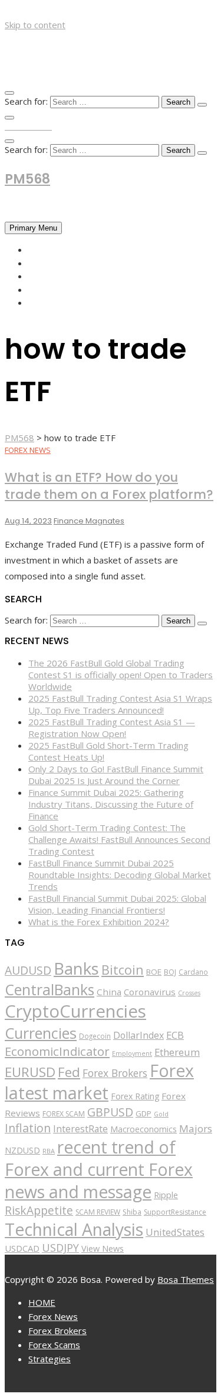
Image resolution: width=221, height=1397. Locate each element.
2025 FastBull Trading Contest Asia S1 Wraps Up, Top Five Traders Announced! (120, 704)
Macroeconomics (143, 1129)
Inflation (28, 1128)
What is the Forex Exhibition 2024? (98, 922)
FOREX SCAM (63, 1114)
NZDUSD (22, 1150)
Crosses (189, 993)
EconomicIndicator (57, 1051)
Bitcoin (122, 969)
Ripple (166, 1195)
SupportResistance (175, 1212)
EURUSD (30, 1072)
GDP (143, 1113)
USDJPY (60, 1248)
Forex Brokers (62, 276)
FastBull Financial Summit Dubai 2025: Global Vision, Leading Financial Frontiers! (117, 904)
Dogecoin (95, 1036)
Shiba (132, 1212)
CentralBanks (49, 989)
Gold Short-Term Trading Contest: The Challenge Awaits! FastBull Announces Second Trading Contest (119, 839)
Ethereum (177, 1052)
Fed (69, 1072)
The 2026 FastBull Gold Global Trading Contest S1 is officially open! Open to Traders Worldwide (120, 674)
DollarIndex (138, 1035)
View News (102, 1248)
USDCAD (22, 1248)
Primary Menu (33, 228)
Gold (161, 1114)
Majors (195, 1128)
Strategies (53, 302)
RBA (48, 1150)
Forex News (55, 263)
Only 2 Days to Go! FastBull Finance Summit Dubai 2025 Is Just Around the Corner (115, 774)
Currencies (41, 1033)
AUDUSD (28, 970)
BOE (153, 971)
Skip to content (35, 25)
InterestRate (80, 1128)
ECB (175, 1035)
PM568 (27, 179)
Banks (76, 968)
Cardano (193, 971)
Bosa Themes (185, 1279)
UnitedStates (175, 1232)
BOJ (170, 972)
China (109, 992)
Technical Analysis (74, 1229)
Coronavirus (150, 992)
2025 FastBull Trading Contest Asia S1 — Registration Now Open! (111, 727)
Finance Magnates (89, 520)
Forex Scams (57, 289)
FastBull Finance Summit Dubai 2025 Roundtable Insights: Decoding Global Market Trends (119, 874)
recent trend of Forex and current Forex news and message (99, 1169)
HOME (41, 249)
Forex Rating (135, 1096)
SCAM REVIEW (97, 1212)
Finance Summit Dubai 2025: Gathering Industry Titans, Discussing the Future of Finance (110, 804)
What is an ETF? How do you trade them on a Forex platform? (109, 486)
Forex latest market (99, 1081)
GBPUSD (110, 1112)
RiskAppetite (39, 1210)
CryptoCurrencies (75, 1011)
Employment (132, 1053)
